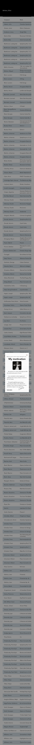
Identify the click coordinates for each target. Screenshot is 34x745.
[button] (27, 355)
